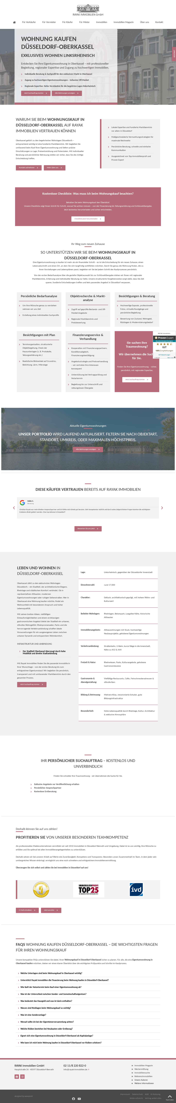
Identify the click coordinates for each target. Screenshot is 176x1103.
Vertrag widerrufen (153, 1098)
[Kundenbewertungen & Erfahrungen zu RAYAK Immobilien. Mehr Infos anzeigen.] (164, 345)
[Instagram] (22, 1076)
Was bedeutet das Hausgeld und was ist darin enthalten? (46, 1001)
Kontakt (159, 22)
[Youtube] (79, 1098)
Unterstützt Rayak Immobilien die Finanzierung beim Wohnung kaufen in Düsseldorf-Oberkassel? (64, 980)
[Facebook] (73, 1098)
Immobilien (101, 22)
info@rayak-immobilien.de (75, 1070)
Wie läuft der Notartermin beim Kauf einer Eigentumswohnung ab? (50, 987)
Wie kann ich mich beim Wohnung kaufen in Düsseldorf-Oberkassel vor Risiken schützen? (61, 1043)
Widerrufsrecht (136, 1098)
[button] (14, 508)
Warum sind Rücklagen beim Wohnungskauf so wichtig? (45, 1008)
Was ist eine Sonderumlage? (33, 1015)
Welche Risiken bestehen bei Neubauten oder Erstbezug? (46, 1029)
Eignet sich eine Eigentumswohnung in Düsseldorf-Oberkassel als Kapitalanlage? (56, 1036)
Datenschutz (137, 1094)
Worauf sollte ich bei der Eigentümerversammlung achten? (47, 1022)
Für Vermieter (49, 22)
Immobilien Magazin (124, 22)
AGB (147, 1094)
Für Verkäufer (29, 22)
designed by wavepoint (24, 1096)
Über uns (144, 22)
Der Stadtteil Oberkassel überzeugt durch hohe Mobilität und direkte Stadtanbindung (44, 652)
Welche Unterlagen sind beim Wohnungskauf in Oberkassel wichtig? (51, 973)
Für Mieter (84, 22)
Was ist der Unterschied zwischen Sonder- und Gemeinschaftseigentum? (53, 994)
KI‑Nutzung (155, 1094)
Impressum (125, 1094)
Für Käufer (67, 22)
